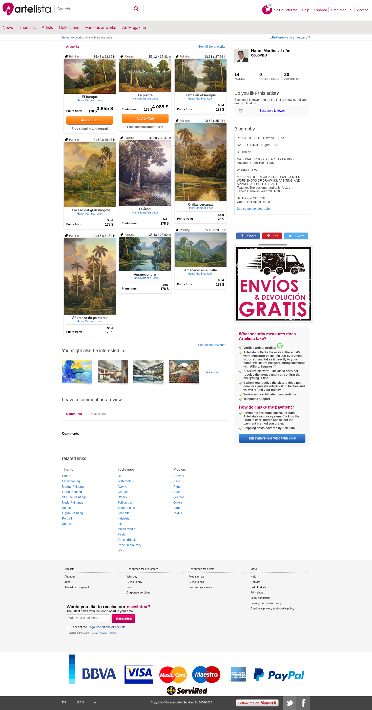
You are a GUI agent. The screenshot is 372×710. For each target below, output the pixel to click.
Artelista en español (77, 587)
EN (64, 702)
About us (70, 576)
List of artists (258, 587)
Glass (177, 492)
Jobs (68, 581)
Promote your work (200, 587)
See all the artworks (211, 46)
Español (320, 10)
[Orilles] (113, 373)
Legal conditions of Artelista (107, 627)
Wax (121, 550)
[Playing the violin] (77, 373)
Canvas (178, 476)
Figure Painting (72, 513)
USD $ (80, 702)
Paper (177, 508)
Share (251, 236)
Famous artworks (100, 27)
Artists (47, 27)
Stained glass (127, 508)
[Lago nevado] (148, 373)
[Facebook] (303, 703)
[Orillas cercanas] (200, 162)
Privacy (103, 632)
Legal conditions (260, 597)
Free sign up (342, 10)
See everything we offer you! (272, 438)
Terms (113, 632)
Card (176, 481)
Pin (275, 236)
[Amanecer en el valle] (200, 250)
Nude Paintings (72, 502)
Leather (178, 497)
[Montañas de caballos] (184, 373)
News (8, 27)
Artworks (77, 37)
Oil (119, 476)
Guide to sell (196, 581)
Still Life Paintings (74, 497)
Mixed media (126, 529)
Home (65, 37)
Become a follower (272, 110)
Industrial (124, 518)
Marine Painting (73, 486)
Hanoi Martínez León (271, 51)
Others (66, 476)
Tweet (299, 236)
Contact (255, 581)
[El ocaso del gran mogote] (90, 174)
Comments (74, 414)
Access (362, 10)
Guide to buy (134, 581)
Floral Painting (72, 492)
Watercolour (126, 481)
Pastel (122, 534)
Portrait (67, 518)
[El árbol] (145, 173)
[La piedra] (145, 75)
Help (305, 10)
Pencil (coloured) (129, 545)
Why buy (132, 576)
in (95, 702)
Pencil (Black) (127, 540)
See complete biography (254, 208)
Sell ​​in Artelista (285, 10)
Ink (120, 524)
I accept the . (98, 627)
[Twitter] (289, 703)
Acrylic (122, 486)
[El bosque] (90, 76)
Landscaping (71, 481)
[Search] (136, 9)
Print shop (257, 592)
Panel (177, 486)
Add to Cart (90, 120)
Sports (66, 524)
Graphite (124, 513)
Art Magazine (134, 27)
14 (239, 76)
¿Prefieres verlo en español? (290, 37)
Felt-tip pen (125, 502)
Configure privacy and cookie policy (272, 608)
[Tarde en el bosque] (200, 75)
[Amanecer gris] (145, 254)
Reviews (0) (98, 414)
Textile (177, 513)
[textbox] (99, 9)
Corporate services (138, 592)
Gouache (124, 492)
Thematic (27, 27)
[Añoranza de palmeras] (90, 276)
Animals (67, 508)
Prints (130, 587)
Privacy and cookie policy (266, 603)
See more (211, 372)
